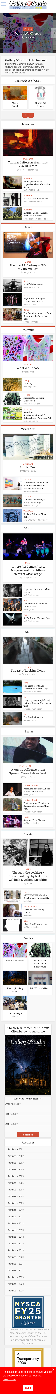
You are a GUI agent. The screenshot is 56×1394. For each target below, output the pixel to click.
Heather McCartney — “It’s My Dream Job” (28, 267)
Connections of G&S (27, 80)
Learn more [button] (9, 1379)
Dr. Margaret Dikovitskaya (37, 520)
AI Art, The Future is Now (35, 924)
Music (28, 563)
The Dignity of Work (15, 1015)
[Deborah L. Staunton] (41, 93)
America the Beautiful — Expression (40, 963)
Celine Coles (31, 304)
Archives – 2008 (16, 1196)
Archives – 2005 (16, 1176)
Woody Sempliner (29, 674)
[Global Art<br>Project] (15, 93)
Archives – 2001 (16, 1149)
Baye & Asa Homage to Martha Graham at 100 (34, 300)
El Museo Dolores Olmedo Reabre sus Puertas (36, 214)
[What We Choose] (15, 950)
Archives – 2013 (16, 1229)
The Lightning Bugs (15, 990)
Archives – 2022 (16, 1270)
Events (28, 869)
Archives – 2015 (16, 1243)
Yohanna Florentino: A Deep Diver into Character (36, 790)
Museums (28, 159)
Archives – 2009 (16, 1203)
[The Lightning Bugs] (15, 978)
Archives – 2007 (16, 1189)
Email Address (13, 1103)
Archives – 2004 (16, 1169)
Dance (28, 262)
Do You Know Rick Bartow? (36, 198)
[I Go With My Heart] (40, 978)
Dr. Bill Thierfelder (34, 190)
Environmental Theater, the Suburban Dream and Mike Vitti (36, 806)
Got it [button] (28, 1388)
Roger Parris (29, 272)
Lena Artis (29, 37)
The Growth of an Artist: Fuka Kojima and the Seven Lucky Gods (37, 316)
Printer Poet (28, 467)
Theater (33, 766)
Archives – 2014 (16, 1236)
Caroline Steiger (33, 404)
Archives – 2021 (16, 1263)
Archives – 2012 (16, 1223)
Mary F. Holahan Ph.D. (29, 170)
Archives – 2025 (16, 1290)
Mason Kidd (31, 720)
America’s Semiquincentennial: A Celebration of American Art (37, 415)
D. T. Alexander (32, 595)
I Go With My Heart (40, 988)
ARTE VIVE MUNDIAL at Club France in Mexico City (36, 896)
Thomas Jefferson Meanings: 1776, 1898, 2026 (28, 164)
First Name (11, 1113)
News (25, 921)
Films (28, 667)
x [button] (53, 1369)
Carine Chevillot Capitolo (37, 219)
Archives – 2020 (16, 1256)
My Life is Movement (33, 284)
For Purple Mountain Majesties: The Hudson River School (37, 184)
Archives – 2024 (16, 1283)
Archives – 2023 (16, 1277)
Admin (29, 883)
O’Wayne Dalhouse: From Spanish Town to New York (28, 771)
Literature (27, 409)
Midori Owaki (32, 322)
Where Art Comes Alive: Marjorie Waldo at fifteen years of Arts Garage (28, 570)
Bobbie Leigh (32, 421)
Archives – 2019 (16, 1250)
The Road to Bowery (33, 717)
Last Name (11, 1123)
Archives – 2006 (16, 1182)
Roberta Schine (32, 287)
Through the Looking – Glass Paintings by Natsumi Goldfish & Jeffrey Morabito (28, 876)
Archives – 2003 (16, 1162)
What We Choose (28, 33)
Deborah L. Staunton (41, 104)
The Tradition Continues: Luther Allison (35, 605)
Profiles (28, 28)
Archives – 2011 (16, 1216)
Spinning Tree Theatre (34, 820)
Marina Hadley (29, 471)
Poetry (26, 380)
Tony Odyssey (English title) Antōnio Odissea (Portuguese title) (37, 703)
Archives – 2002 (16, 1155)
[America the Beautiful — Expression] (40, 950)
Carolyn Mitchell (30, 577)
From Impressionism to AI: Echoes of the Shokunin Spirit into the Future (36, 485)
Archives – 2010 (16, 1209)
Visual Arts (28, 464)
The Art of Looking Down (28, 670)
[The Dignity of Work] (15, 1002)
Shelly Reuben (32, 386)
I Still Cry (27, 383)
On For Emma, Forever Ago (36, 618)
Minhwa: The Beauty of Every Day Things (34, 501)
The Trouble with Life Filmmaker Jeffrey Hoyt (35, 687)
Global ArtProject (15, 104)
